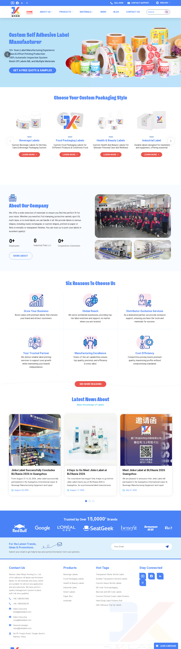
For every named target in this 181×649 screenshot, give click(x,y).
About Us (45, 12)
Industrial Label (110, 140)
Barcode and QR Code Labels (109, 592)
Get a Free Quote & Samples (32, 74)
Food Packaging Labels (29, 140)
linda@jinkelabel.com (22, 612)
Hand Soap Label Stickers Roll (109, 600)
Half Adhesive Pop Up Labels (108, 605)
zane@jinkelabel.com (22, 628)
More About (20, 255)
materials (85, 12)
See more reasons (90, 384)
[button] (7, 54)
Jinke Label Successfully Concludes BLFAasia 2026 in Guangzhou (33, 472)
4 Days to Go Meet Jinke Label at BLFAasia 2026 (87, 472)
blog (116, 12)
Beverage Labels (70, 574)
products (65, 12)
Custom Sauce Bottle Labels (108, 583)
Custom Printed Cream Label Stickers (112, 596)
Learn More (28, 154)
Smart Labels (152, 140)
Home (30, 12)
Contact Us (133, 12)
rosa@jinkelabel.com (22, 620)
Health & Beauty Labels (70, 140)
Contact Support (140, 3)
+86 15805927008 (21, 598)
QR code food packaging (107, 587)
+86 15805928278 (21, 604)
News (103, 12)
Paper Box (67, 596)
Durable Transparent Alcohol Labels (111, 579)
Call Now (118, 3)
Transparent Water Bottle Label (110, 574)
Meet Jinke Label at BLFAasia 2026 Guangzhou (144, 472)
